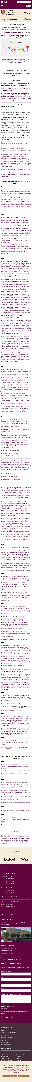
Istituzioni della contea (6, 1034)
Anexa (18, 703)
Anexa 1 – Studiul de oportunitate (11, 450)
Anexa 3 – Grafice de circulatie (10, 456)
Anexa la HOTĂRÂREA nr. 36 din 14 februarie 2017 (15, 639)
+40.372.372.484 (10, 892)
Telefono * (3, 983)
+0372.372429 (9, 904)
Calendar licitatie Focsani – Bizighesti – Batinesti (15, 773)
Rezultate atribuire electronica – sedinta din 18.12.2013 (16, 824)
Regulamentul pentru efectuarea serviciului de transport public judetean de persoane (16, 742)
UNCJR (2, 1053)
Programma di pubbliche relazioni (9, 948)
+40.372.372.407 (10, 881)
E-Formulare (18, 1058)
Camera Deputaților (20, 1054)
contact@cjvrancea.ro (11, 896)
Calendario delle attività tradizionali (8, 1032)
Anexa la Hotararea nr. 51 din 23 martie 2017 (14, 628)
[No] (30, 1071)
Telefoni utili (3, 1040)
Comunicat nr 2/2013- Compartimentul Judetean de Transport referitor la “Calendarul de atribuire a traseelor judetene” (15, 819)
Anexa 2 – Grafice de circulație (10, 476)
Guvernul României (5, 1058)
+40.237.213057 (10, 879)
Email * (2, 988)
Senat (17, 1053)
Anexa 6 (9, 431)
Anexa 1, (5, 429)
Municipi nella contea (5, 1035)
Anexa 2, (11, 429)
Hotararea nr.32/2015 (8, 703)
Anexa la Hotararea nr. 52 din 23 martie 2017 (14, 616)
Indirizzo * (3, 977)
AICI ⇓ (18, 75)
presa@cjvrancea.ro (11, 906)
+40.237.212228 (10, 887)
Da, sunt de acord (9, 1076)
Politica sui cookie (5, 1042)
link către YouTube (24, 858)
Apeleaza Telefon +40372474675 (5, 5)
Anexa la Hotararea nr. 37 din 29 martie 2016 (14, 665)
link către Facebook (9, 858)
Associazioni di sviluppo (6, 1037)
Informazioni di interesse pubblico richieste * (12, 994)
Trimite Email (2, 5)
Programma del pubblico (7, 953)
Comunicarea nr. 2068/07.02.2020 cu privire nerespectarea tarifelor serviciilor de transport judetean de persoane (15, 150)
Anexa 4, (25, 429)
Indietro (29, 20)
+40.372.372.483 (10, 890)
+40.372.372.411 (10, 884)
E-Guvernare (18, 1056)
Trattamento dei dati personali (10, 959)
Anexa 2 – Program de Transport (11, 453)
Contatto (2, 1030)
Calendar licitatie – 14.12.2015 (10, 799)
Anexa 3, (18, 429)
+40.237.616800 (10, 876)
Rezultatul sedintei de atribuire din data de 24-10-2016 (16, 771)
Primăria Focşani (4, 1056)
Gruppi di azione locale (6, 1039)
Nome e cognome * (6, 971)
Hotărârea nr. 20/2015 (8, 710)
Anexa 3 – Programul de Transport (11, 479)
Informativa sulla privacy (6, 1044)
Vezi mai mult (23, 1076)
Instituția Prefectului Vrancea (7, 1054)
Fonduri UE (18, 1060)
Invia (6, 1017)
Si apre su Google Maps (7, 945)
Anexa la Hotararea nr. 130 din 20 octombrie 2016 (15, 654)
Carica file (3, 1004)
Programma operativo (6, 950)
